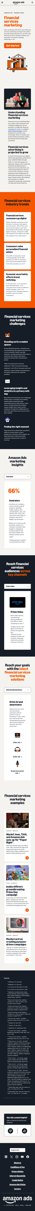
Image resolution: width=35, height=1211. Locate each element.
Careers (17, 1189)
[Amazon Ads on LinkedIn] (6, 1157)
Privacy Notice (17, 1171)
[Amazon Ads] (17, 2)
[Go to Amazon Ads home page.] (17, 1199)
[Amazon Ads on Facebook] (27, 1157)
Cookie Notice (17, 1180)
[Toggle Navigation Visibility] (2, 3)
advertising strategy (15, 131)
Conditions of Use (17, 1167)
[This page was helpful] (24, 1131)
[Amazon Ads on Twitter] (11, 1157)
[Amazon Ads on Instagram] (16, 1157)
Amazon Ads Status (17, 1184)
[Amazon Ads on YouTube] (22, 1157)
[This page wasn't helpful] (10, 1131)
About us (17, 1163)
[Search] (32, 2)
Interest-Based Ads (17, 1176)
